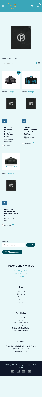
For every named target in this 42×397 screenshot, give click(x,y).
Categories (21, 292)
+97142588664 (21, 351)
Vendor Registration (21, 271)
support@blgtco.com (21, 349)
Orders (21, 276)
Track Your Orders (21, 323)
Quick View (11, 114)
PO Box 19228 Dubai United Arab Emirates (21, 346)
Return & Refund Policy (21, 328)
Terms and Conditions (21, 330)
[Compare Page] (13, 146)
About (21, 320)
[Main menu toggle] (3, 6)
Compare (7, 146)
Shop (21, 299)
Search (5, 241)
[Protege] (11, 104)
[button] (32, 6)
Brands (21, 297)
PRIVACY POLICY (21, 325)
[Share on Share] (4, 121)
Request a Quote (21, 273)
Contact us (21, 318)
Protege (11, 92)
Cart (21, 302)
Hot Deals (21, 294)
